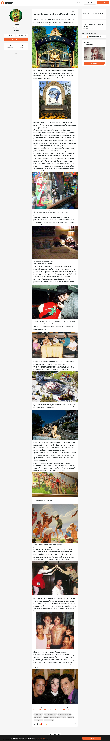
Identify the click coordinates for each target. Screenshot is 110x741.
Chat (10, 35)
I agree (92, 738)
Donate (23, 35)
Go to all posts (56, 734)
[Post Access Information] (73, 11)
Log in (103, 2)
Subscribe (94, 63)
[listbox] (78, 2)
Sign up (90, 2)
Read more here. (40, 738)
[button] (7, 2)
